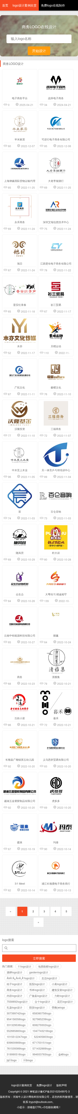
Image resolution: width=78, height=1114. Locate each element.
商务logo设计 (14, 990)
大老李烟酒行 (56, 181)
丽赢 (55, 635)
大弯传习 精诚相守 (56, 594)
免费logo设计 (44, 1085)
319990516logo (16, 1054)
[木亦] (19, 330)
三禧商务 (56, 429)
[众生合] (19, 578)
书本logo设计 (37, 990)
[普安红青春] (19, 289)
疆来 (19, 842)
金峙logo (63, 1054)
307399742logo (16, 1013)
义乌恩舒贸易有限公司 (56, 759)
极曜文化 (56, 387)
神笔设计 (35, 1091)
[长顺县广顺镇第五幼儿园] (19, 744)
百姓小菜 (20, 718)
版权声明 (61, 1085)
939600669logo (16, 1042)
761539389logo (16, 1048)
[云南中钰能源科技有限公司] (19, 620)
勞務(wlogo (58, 1007)
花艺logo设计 (65, 1001)
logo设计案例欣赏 (25, 5)
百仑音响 (56, 511)
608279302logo (41, 1025)
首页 (5, 5)
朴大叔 (56, 553)
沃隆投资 (20, 429)
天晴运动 (56, 346)
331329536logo (16, 1025)
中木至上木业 (20, 470)
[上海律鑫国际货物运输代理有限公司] (19, 165)
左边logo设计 (49, 978)
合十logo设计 (42, 1001)
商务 (19, 677)
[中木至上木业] (19, 455)
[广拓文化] (19, 372)
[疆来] (19, 827)
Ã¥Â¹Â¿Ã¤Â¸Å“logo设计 (21, 978)
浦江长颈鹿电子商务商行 (56, 883)
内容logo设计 (14, 995)
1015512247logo (17, 1036)
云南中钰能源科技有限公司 (19, 635)
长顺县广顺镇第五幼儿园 (19, 759)
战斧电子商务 (56, 98)
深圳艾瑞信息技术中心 (56, 222)
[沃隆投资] (19, 413)
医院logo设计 (37, 984)
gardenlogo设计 (38, 972)
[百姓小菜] (19, 703)
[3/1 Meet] (19, 868)
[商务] (19, 661)
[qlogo (12, 1060)
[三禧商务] (56, 413)
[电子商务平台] (19, 82)
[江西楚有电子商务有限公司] (56, 248)
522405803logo (43, 1036)
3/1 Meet (20, 883)
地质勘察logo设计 (48, 966)
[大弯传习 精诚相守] (56, 578)
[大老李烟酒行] (56, 165)
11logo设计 (24, 966)
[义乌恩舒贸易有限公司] (56, 744)
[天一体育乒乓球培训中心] (56, 455)
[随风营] (19, 537)
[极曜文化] (56, 372)
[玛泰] (56, 827)
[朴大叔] (56, 537)
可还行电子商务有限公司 (56, 139)
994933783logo (41, 1054)
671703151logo (41, 1042)
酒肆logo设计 (14, 972)
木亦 (19, 346)
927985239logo (41, 1019)
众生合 (20, 594)
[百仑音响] (56, 496)
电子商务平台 (20, 98)
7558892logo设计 (17, 1001)
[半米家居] (19, 124)
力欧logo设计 (62, 995)
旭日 (19, 263)
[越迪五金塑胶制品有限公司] (19, 785)
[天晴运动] (56, 330)
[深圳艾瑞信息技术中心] (56, 206)
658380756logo (41, 1013)
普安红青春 (19, 304)
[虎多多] (56, 785)
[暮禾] (56, 703)
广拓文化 (20, 387)
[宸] (19, 496)
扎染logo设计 (14, 1007)
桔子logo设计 (14, 984)
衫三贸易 (56, 304)
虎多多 (56, 801)
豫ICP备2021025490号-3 (55, 1091)
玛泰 (55, 842)
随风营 (20, 553)
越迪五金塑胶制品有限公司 (19, 801)
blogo (28, 1060)
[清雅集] (56, 661)
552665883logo (16, 1031)
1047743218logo (42, 1031)
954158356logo (16, 1019)
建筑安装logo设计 (62, 990)
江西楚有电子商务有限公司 (56, 263)
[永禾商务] (19, 206)
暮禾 (55, 718)
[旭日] (19, 248)
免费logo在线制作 (53, 5)
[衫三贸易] (56, 289)
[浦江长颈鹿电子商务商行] (56, 868)
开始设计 (39, 50)
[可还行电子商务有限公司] (56, 124)
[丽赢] (56, 620)
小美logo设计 (59, 984)
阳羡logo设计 (37, 1007)
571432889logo (41, 1048)
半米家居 (20, 139)
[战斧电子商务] (56, 82)
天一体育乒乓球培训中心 (56, 470)
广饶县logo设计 (38, 995)
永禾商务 (20, 222)
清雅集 (56, 677)
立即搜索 (39, 958)
